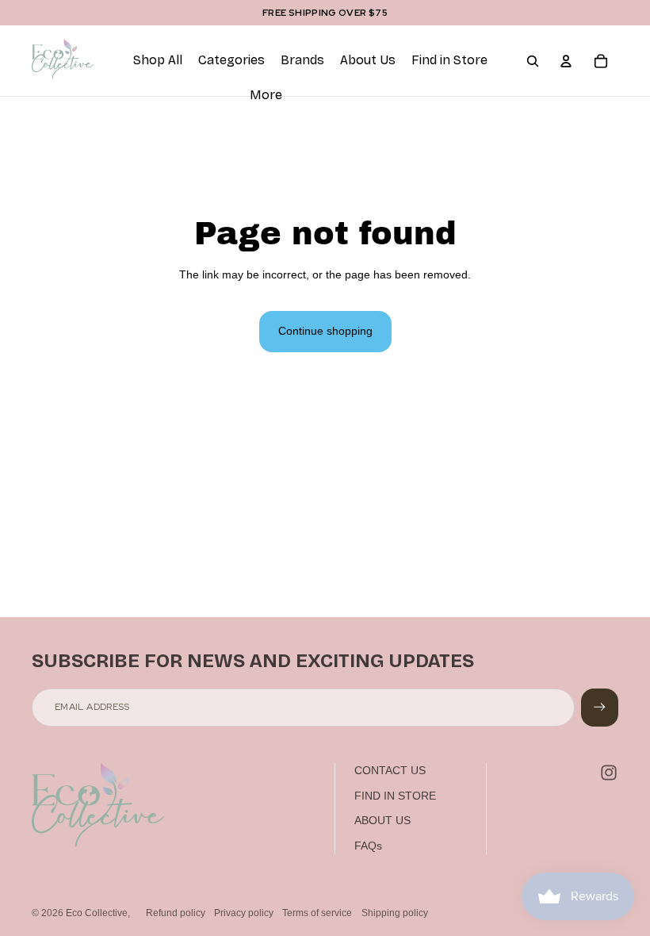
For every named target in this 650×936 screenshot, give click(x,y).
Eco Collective (97, 913)
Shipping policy (394, 913)
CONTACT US (390, 770)
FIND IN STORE (395, 795)
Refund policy (175, 913)
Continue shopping (325, 330)
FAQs (368, 845)
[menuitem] (266, 96)
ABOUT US (382, 820)
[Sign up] (599, 707)
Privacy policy (243, 913)
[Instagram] (608, 772)
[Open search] (532, 61)
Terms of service (317, 913)
